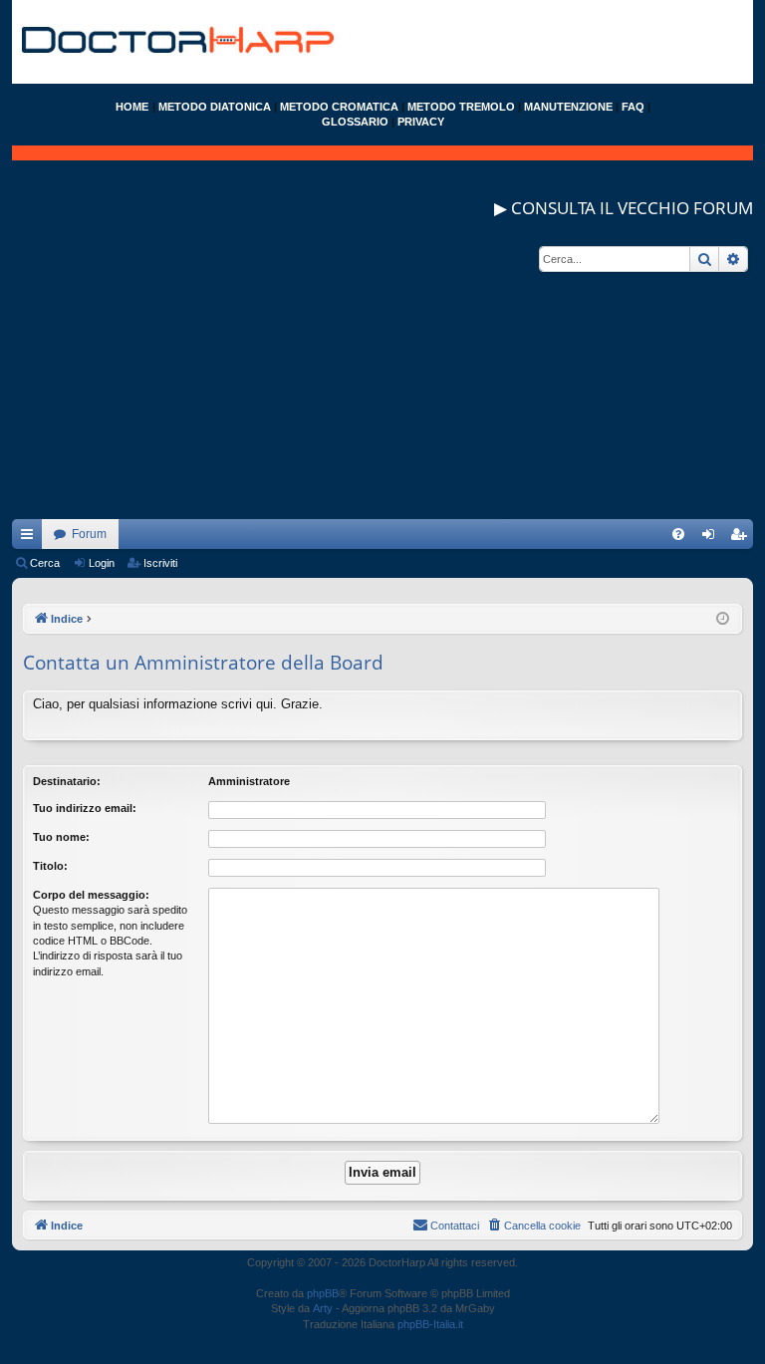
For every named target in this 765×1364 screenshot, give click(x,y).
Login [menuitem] (712, 538)
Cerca (45, 563)
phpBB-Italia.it (430, 1324)
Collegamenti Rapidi (31, 538)
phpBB (323, 1293)
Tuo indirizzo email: (84, 808)
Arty (323, 1308)
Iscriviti (160, 563)
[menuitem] (678, 534)
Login (102, 563)
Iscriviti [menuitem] (742, 538)
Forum (89, 534)
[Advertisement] (382, 379)
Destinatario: (67, 781)
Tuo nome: (61, 837)
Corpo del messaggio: (91, 895)
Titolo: (50, 866)
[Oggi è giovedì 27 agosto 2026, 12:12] (722, 619)
